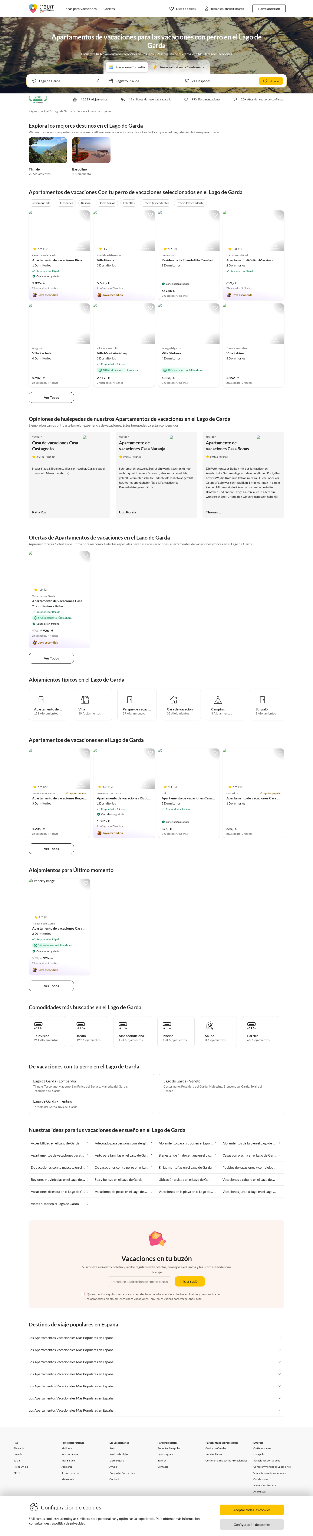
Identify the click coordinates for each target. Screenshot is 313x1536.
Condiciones (260, 1479)
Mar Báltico (68, 1460)
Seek (112, 1448)
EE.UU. (18, 1473)
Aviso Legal (259, 1491)
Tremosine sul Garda (46, 1090)
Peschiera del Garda (194, 1086)
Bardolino (79, 169)
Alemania (19, 1448)
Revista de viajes (118, 1454)
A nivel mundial (70, 1473)
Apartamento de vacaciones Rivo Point (61, 260)
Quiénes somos (262, 1448)
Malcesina (215, 1086)
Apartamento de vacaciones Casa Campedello (196, 798)
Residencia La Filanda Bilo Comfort (188, 260)
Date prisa (259, 1454)
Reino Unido (21, 1466)
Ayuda (113, 1466)
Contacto (114, 1479)
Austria (18, 1454)
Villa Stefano (171, 353)
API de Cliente (213, 1454)
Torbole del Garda (45, 1107)
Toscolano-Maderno (57, 1086)
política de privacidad (69, 1523)
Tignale (34, 169)
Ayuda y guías (165, 1454)
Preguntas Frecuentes (122, 1473)
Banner (162, 1460)
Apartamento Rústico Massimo (249, 260)
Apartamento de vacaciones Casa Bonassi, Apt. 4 (229, 448)
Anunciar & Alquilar (169, 1448)
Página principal (39, 111)
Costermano (172, 1086)
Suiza (17, 1460)
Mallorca (67, 1448)
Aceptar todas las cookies (251, 1510)
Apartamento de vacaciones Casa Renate (63, 601)
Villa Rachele (42, 353)
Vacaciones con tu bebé (266, 1460)
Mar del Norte (70, 1454)
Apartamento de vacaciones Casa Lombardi (258, 798)
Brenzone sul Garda (236, 1086)
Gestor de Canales (215, 1448)
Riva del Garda (67, 1107)
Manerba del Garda (114, 1086)
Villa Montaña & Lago (112, 353)
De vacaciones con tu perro (94, 111)
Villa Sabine (235, 353)
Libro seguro (116, 1460)
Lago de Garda (62, 111)
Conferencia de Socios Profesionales (226, 1460)
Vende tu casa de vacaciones (269, 1473)
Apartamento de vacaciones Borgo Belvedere (66, 798)
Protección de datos (264, 1485)
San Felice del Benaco (86, 1086)
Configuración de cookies (252, 1524)
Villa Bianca (105, 260)
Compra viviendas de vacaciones (272, 1466)
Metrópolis (68, 1479)
